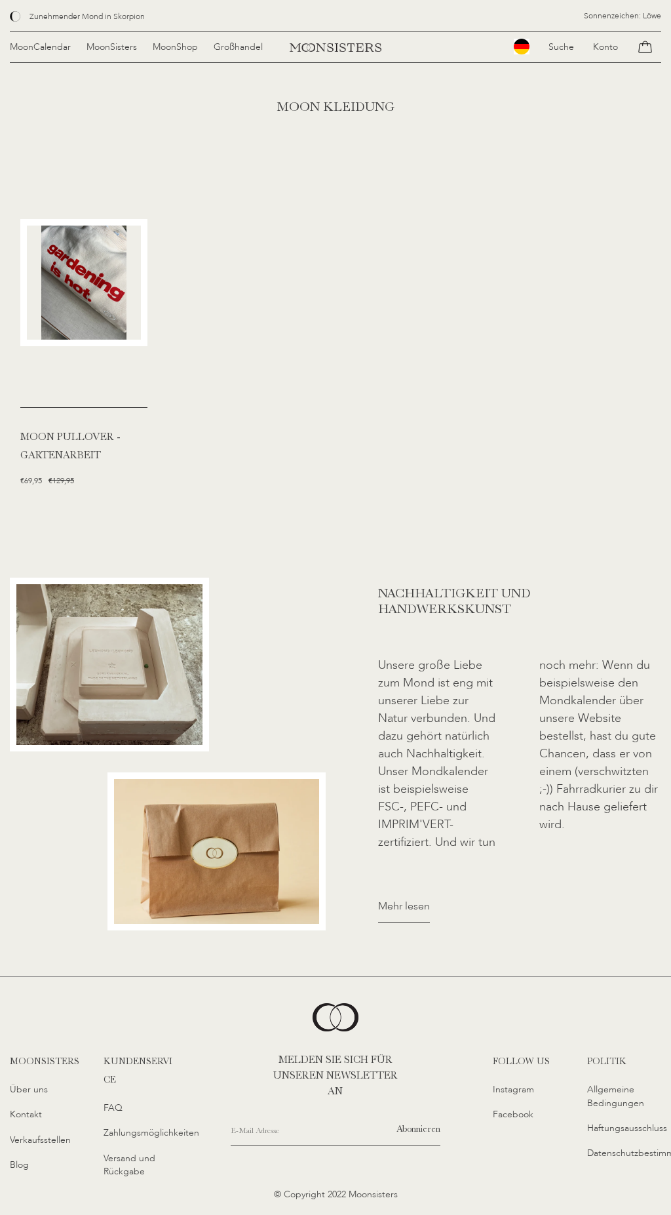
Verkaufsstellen (40, 1140)
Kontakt (26, 1114)
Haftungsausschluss (627, 1128)
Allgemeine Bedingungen (615, 1096)
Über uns (29, 1089)
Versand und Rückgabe (129, 1165)
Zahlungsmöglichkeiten (151, 1132)
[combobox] (521, 46)
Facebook (513, 1114)
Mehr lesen (404, 906)
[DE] (521, 46)
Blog (19, 1165)
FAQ (113, 1108)
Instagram (513, 1089)
